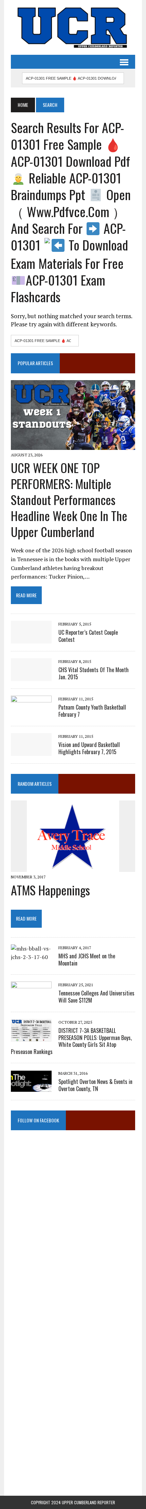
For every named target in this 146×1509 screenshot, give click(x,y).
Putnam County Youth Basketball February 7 (92, 710)
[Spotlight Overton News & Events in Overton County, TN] (31, 1087)
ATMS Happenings (50, 890)
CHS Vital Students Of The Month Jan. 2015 (93, 673)
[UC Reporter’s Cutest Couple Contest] (31, 639)
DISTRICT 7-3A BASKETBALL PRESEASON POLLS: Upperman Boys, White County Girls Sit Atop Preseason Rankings (71, 1041)
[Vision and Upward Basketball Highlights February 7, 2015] (31, 751)
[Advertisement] (73, 1206)
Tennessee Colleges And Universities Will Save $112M (96, 996)
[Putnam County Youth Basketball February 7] (31, 714)
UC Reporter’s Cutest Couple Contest (88, 636)
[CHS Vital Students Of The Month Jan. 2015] (31, 676)
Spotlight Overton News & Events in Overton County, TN (95, 1085)
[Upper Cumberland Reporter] (73, 27)
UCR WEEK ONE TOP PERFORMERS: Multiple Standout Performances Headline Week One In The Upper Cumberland (69, 499)
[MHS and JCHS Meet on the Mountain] (31, 957)
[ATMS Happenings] (73, 867)
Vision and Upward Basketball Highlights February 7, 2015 (89, 748)
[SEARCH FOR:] (73, 77)
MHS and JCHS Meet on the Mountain (86, 959)
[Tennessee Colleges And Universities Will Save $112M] (31, 999)
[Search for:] (45, 340)
